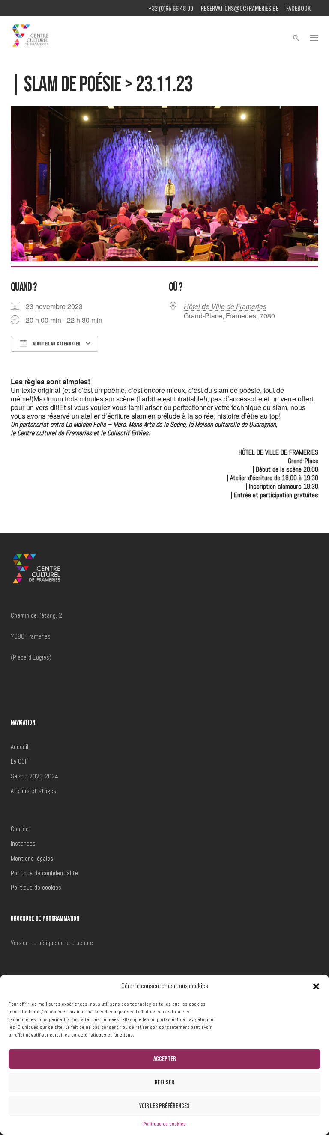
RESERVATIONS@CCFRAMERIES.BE (239, 7)
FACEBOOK (298, 7)
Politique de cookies (164, 1123)
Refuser (164, 1083)
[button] (316, 986)
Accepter (164, 1059)
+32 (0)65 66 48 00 (171, 7)
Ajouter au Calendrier (56, 344)
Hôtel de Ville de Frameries (225, 306)
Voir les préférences (164, 1106)
